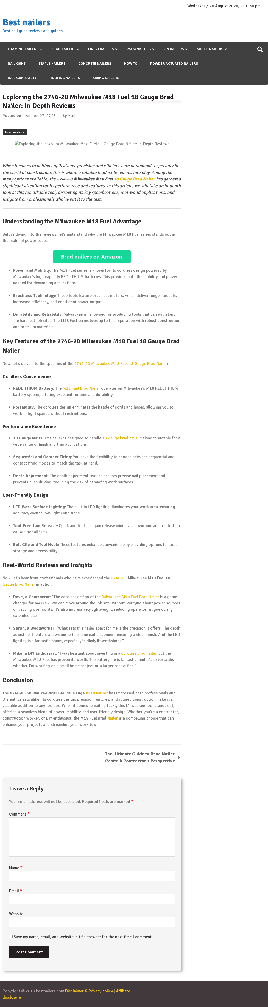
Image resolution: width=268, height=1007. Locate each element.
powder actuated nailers (174, 63)
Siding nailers (210, 49)
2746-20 (119, 578)
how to (130, 63)
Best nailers (26, 22)
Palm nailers (139, 49)
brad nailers (14, 132)
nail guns (17, 63)
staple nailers (51, 63)
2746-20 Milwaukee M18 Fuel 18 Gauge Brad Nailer (120, 363)
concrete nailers (94, 63)
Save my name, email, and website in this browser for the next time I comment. (83, 937)
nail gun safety (22, 78)
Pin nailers (174, 49)
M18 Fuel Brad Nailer (81, 388)
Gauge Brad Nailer (19, 584)
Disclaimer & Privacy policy (89, 991)
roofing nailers (64, 78)
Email (16, 890)
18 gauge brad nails (119, 438)
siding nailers (106, 78)
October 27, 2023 (40, 115)
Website (16, 914)
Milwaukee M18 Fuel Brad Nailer (130, 596)
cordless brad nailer (138, 653)
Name (16, 867)
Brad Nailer (97, 693)
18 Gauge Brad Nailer (134, 179)
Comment (19, 814)
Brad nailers (63, 49)
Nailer (73, 115)
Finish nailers (101, 49)
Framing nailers (23, 49)
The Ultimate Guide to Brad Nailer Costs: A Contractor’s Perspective (140, 757)
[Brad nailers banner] (92, 256)
